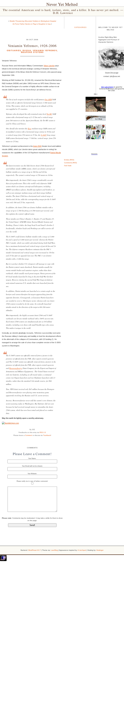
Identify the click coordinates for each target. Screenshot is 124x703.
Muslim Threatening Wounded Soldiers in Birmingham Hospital (33, 21)
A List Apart (82, 550)
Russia (27, 50)
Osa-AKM (48, 99)
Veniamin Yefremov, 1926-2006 (32, 45)
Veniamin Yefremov (45, 50)
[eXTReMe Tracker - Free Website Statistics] (3, 560)
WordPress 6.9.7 (34, 550)
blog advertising (107, 87)
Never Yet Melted (62, 4)
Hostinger (99, 550)
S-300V (43, 135)
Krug (29, 128)
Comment (28, 435)
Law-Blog (54, 550)
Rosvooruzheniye (15, 368)
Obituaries (14, 50)
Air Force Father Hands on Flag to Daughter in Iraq (32, 24)
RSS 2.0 (43, 432)
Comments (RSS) (70, 163)
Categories (80, 27)
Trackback (47, 435)
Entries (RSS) (69, 160)
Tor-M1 (49, 114)
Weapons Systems (32, 52)
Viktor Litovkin (49, 66)
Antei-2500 (37, 146)
